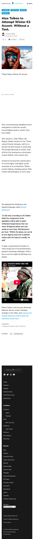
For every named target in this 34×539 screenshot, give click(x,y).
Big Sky (5, 463)
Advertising (6, 398)
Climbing (6, 10)
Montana (6, 432)
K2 (11, 334)
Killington (6, 473)
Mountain (14, 10)
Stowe (5, 492)
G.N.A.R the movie (8, 395)
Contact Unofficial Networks (10, 519)
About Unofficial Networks (10, 516)
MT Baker (6, 479)
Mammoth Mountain (9, 476)
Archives (6, 504)
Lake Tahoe (9, 429)
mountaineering (18, 334)
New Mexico (7, 436)
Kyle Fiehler (11, 34)
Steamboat (6, 489)
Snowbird (6, 486)
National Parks (7, 392)
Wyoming (6, 439)
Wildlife (5, 388)
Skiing (5, 382)
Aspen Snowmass (8, 460)
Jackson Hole (7, 469)
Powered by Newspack (9, 532)
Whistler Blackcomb (9, 499)
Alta (4, 450)
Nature (23, 10)
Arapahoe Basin (8, 456)
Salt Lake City (9, 422)
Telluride (8, 416)
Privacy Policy (7, 522)
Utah (4, 419)
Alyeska (5, 453)
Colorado (6, 409)
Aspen (7, 413)
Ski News (6, 13)
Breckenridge (7, 466)
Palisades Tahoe (8, 483)
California (6, 426)
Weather (6, 385)
